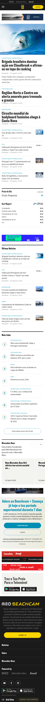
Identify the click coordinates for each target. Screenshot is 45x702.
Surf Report (7, 203)
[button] (34, 444)
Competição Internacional (12, 58)
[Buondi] (31, 2)
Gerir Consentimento (9, 695)
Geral (4, 301)
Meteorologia (7, 89)
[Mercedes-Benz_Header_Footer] (21, 2)
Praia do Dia (7, 191)
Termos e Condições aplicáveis (13, 539)
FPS (3, 144)
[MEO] (11, 2)
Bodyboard (6, 109)
